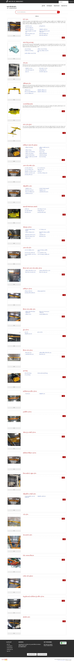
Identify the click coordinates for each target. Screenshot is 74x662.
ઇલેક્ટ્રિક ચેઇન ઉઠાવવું (29, 153)
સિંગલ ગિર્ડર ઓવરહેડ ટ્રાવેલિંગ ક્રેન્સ (44, 233)
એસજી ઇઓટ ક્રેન (41, 210)
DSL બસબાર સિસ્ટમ (28, 555)
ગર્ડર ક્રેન (25, 514)
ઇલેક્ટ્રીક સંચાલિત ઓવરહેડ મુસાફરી (30, 230)
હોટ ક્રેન (26, 332)
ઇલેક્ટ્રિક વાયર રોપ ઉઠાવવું (42, 48)
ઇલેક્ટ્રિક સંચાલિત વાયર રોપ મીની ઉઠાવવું (31, 157)
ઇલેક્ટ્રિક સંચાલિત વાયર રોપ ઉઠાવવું (44, 148)
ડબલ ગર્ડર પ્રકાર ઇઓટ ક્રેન (30, 252)
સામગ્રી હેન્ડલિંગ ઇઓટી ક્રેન (30, 292)
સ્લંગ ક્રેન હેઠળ (27, 124)
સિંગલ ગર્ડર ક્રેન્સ (28, 350)
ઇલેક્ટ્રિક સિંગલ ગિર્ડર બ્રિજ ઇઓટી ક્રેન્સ (30, 312)
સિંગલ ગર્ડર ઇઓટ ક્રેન (43, 272)
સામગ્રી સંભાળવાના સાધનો (30, 206)
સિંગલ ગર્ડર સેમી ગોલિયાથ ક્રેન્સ (30, 91)
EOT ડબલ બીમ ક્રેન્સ (41, 167)
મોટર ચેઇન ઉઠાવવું (42, 156)
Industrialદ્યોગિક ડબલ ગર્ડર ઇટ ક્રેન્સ (30, 255)
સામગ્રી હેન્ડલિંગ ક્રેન (28, 174)
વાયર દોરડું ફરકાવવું (28, 42)
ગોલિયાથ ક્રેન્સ (27, 90)
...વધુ (63, 37)
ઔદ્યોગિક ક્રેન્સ (28, 188)
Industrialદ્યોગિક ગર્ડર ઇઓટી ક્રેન (30, 31)
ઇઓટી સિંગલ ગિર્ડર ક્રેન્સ (43, 191)
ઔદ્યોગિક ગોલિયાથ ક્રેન (42, 90)
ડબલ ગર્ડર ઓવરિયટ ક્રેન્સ (29, 250)
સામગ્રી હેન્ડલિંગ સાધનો (42, 212)
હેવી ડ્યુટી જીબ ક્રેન (42, 69)
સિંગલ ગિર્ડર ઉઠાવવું (28, 373)
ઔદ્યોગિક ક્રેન (27, 186)
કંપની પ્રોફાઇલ (49, 5)
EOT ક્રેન (25, 19)
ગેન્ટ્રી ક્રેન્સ (27, 393)
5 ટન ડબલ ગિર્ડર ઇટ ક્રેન (42, 252)
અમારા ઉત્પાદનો (56, 5)
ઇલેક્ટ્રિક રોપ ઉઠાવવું (29, 147)
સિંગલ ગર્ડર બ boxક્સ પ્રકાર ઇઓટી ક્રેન (44, 312)
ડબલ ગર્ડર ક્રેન (27, 247)
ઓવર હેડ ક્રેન (27, 238)
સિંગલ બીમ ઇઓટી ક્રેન (43, 35)
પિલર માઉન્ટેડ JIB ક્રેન (43, 68)
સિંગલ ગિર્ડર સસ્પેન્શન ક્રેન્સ (30, 234)
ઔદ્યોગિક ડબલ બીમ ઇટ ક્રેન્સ (30, 171)
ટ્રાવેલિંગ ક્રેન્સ (27, 412)
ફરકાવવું (25, 371)
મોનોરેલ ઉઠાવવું (42, 150)
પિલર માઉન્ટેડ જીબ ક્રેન (29, 473)
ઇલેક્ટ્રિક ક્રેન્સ (27, 288)
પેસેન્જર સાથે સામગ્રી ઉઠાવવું (43, 373)
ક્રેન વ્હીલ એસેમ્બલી (28, 210)
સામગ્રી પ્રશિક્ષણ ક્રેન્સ (43, 314)
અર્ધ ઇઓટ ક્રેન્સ (28, 212)
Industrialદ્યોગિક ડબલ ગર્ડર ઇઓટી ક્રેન (30, 497)
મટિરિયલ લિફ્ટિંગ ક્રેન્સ (29, 453)
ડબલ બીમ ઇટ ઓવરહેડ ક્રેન (42, 172)
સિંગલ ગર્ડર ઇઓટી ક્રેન (29, 29)
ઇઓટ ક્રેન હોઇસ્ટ (28, 576)
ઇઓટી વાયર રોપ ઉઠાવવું (29, 50)
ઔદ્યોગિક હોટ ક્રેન (28, 333)
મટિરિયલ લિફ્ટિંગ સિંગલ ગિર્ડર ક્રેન (45, 352)
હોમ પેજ (43, 5)
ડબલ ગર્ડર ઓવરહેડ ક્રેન (29, 169)
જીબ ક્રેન (27, 71)
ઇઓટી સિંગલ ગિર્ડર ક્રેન (29, 354)
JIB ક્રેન (25, 63)
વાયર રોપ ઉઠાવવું (28, 48)
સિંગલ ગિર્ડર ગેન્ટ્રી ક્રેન (29, 190)
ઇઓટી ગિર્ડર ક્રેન (42, 234)
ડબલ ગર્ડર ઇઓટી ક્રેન (29, 27)
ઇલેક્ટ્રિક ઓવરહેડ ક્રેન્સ (29, 232)
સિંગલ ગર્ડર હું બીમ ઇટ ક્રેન (30, 33)
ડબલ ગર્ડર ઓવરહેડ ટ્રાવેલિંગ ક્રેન (43, 254)
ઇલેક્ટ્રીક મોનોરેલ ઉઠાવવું (29, 155)
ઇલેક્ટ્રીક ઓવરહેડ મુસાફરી (44, 188)
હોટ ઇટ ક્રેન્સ (40, 332)
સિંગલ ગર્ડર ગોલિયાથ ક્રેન (29, 191)
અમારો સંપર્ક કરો (64, 5)
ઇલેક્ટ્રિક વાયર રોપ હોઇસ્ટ (30, 145)
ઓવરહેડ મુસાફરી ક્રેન (41, 291)
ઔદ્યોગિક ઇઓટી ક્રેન (43, 29)
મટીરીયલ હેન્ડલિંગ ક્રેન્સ (30, 391)
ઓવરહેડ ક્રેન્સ (27, 227)
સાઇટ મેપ (8, 651)
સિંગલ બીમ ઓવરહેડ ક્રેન (43, 33)
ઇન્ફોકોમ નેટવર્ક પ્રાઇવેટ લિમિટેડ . (61, 660)
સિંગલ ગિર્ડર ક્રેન (42, 354)
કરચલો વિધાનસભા (28, 104)
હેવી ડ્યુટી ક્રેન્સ (42, 25)
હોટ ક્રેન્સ (26, 330)
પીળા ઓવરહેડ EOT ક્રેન (42, 208)
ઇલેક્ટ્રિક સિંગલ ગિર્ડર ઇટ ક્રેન (30, 270)
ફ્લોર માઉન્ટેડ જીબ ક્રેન (29, 69)
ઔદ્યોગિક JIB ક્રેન (28, 68)
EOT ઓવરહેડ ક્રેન (42, 229)
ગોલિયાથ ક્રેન (27, 83)
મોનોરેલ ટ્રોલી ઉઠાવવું (43, 153)
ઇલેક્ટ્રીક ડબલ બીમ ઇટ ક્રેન (30, 172)
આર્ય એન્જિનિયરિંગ (12, 7)
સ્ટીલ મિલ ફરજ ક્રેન (29, 193)
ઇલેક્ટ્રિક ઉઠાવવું (28, 150)
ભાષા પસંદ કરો (71, 1)
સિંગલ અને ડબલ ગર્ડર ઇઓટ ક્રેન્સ (32, 268)
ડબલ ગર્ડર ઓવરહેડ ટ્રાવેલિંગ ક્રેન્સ (42, 250)
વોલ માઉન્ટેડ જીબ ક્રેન (43, 71)
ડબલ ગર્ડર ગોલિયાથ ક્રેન (29, 93)
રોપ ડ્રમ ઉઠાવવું (27, 374)
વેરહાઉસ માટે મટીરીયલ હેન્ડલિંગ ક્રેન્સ (33, 596)
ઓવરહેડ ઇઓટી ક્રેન (28, 291)
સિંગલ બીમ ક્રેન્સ (28, 352)
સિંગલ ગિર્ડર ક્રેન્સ (42, 236)
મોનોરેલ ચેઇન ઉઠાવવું (43, 155)
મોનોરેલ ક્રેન (26, 617)
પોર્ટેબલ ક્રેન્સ (27, 35)
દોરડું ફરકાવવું (41, 151)
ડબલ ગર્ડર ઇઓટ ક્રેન (29, 165)
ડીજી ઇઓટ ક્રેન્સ (41, 169)
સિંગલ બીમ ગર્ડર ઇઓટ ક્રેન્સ (30, 272)
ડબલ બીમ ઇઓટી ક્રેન (29, 167)
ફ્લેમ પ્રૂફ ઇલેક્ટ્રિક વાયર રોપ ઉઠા (43, 51)
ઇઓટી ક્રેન (40, 171)
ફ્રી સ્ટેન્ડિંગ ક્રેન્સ (28, 25)
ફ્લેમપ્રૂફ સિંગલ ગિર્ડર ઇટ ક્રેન (44, 270)
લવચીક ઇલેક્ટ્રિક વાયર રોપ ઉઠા (30, 53)
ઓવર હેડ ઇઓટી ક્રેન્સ (29, 432)
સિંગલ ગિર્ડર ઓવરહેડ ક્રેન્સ (30, 236)
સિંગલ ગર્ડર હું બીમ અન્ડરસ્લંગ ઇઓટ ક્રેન (44, 31)
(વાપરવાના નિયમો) (69, 659)
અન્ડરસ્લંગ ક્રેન (27, 535)
